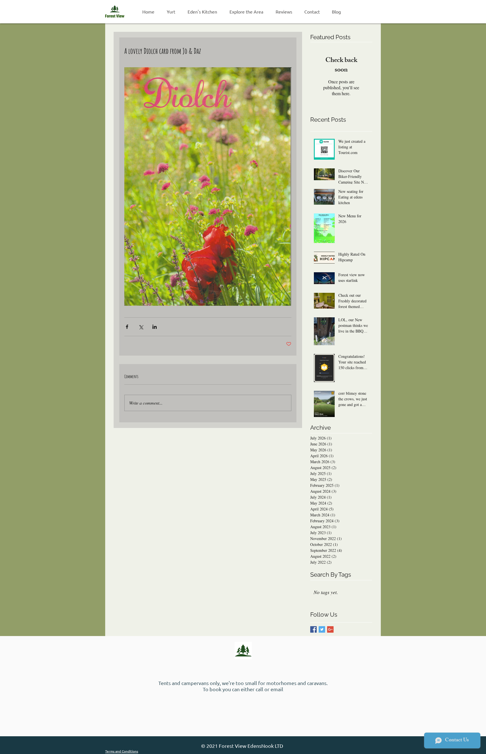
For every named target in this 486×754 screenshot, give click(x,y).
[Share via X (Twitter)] (140, 326)
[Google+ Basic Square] (330, 629)
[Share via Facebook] (127, 326)
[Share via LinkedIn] (154, 326)
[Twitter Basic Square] (322, 629)
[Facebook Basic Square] (313, 629)
